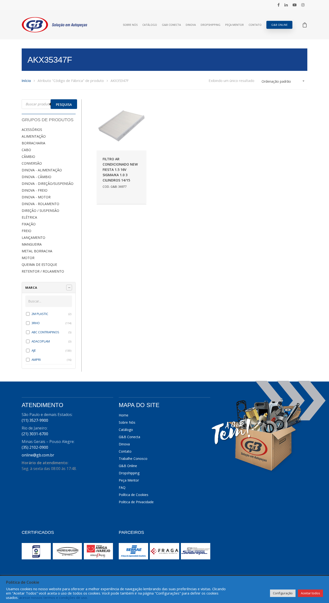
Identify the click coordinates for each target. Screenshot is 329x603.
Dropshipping (210, 24)
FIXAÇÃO (29, 224)
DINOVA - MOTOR (36, 197)
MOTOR (28, 257)
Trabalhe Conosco (133, 458)
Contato (255, 24)
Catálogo (149, 24)
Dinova (191, 24)
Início (26, 80)
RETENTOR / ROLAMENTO (43, 271)
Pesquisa (64, 104)
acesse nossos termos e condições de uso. (53, 597)
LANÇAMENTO (33, 237)
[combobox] (283, 81)
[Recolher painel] (69, 287)
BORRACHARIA (33, 143)
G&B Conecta (171, 24)
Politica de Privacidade (136, 502)
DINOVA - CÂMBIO (36, 176)
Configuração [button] (283, 593)
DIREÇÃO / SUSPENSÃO (40, 210)
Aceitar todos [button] (310, 593)
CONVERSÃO (32, 163)
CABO (26, 149)
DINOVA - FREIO (34, 190)
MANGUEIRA (32, 244)
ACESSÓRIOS (32, 129)
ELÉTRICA (29, 217)
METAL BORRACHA (37, 251)
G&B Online (279, 24)
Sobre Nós (130, 24)
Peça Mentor (234, 24)
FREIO (26, 230)
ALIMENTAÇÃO (34, 136)
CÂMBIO (28, 156)
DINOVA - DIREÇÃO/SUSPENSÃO (47, 183)
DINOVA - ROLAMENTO (40, 203)
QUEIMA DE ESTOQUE (39, 264)
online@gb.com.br (38, 455)
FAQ (122, 487)
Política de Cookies (133, 494)
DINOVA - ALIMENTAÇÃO (42, 170)
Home (123, 415)
